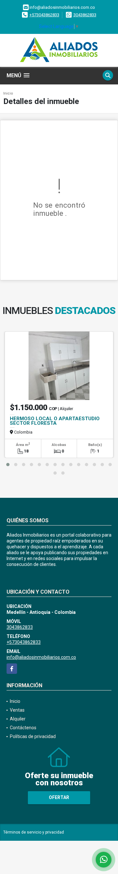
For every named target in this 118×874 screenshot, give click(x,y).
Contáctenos (23, 727)
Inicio (8, 93)
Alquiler (18, 718)
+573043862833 (44, 14)
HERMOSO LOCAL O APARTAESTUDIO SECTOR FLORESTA (55, 421)
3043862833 (84, 14)
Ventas (17, 710)
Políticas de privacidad (33, 736)
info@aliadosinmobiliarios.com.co (41, 657)
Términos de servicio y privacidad (33, 832)
